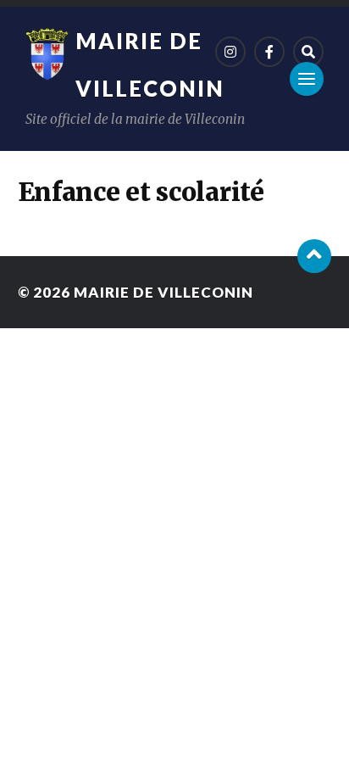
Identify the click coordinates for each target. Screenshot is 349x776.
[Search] (308, 51)
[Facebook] (269, 51)
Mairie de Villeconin (163, 292)
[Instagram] (230, 51)
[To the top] (314, 256)
